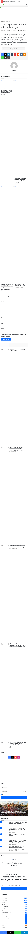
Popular (4, 345)
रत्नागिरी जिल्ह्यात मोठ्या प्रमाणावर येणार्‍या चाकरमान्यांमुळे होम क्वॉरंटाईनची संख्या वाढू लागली (17, 449)
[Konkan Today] (6, 4)
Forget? (24, 791)
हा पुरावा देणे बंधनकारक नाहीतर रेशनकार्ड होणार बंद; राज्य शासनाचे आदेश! (18, 823)
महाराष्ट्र (3, 902)
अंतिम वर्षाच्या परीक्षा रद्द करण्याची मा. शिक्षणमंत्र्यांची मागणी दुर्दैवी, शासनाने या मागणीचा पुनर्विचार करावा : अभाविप (18, 645)
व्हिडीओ (3, 921)
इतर (2, 914)
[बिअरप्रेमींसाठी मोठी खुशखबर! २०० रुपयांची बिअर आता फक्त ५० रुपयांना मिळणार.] (4, 830)
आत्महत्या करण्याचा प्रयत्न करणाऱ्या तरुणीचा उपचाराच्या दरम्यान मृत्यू (17, 546)
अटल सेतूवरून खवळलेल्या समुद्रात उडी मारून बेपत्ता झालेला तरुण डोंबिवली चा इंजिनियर (20, 180)
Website (2, 328)
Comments (22, 345)
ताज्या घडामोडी (4, 916)
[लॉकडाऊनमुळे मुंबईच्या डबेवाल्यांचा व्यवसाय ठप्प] (21, 234)
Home (3, 21)
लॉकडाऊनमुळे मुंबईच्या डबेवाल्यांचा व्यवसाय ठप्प (20, 285)
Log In (14, 797)
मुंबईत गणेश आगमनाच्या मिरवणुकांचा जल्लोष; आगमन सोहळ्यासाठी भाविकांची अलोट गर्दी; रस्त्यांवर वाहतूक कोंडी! (18, 744)
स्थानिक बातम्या (4, 898)
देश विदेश (3, 904)
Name (2, 317)
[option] (14, 808)
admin (4, 30)
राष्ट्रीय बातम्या (8, 21)
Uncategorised (5, 906)
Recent (13, 345)
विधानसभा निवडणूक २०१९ (6, 912)
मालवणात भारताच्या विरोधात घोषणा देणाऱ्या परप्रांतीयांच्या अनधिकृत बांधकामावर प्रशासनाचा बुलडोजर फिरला (17, 848)
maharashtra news (19, 48)
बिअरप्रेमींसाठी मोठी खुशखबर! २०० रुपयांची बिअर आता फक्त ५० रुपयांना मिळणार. (17, 830)
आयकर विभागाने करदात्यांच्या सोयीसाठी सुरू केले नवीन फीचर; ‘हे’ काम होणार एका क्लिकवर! (6, 90)
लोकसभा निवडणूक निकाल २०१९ (7, 918)
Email (2, 323)
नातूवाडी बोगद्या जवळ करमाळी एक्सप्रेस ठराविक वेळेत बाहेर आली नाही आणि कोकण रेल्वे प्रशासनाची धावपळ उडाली (17, 842)
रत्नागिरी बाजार (4, 923)
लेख (2, 910)
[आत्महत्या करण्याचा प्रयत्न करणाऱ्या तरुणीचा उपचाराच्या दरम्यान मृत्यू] (5, 593)
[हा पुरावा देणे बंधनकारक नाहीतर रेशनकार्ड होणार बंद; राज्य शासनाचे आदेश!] (4, 824)
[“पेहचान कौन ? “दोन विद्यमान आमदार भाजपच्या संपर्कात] (5, 397)
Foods (3, 927)
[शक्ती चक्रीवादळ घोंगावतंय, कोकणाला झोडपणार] (4, 836)
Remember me (5, 794)
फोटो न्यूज (3, 908)
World (3, 925)
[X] (5, 54)
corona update (7, 48)
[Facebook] (2, 54)
